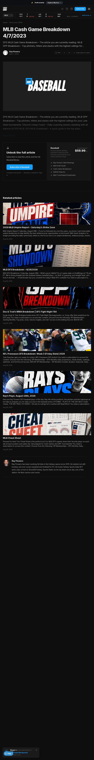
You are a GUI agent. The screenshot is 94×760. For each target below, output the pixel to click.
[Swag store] (67, 9)
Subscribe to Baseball (19, 167)
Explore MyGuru (54, 3)
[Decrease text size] (64, 52)
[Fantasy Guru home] (5, 9)
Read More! (9, 135)
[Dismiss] (36, 750)
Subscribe (80, 9)
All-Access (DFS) (15, 22)
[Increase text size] (69, 53)
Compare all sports (13, 173)
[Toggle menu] (89, 9)
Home (5, 22)
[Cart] (71, 9)
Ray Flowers (14, 52)
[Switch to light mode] (62, 8)
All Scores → (86, 15)
